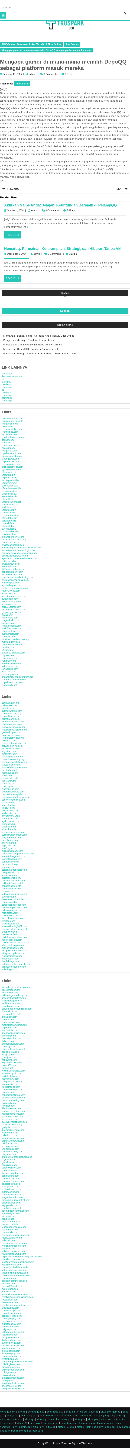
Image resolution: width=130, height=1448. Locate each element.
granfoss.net (8, 921)
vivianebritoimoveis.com (14, 767)
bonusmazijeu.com (11, 1310)
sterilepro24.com (10, 1248)
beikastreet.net (9, 705)
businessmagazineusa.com (16, 1235)
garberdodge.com (11, 732)
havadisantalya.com (12, 429)
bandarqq (6, 384)
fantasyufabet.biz (10, 480)
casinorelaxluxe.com (12, 1321)
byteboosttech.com (12, 453)
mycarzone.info (10, 1224)
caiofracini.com (9, 1143)
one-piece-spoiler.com (13, 1181)
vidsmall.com (9, 1240)
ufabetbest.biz (9, 509)
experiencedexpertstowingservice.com (22, 1256)
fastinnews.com (10, 1334)
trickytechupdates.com (13, 953)
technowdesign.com (12, 574)
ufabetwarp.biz (9, 472)
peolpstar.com (9, 740)
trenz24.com (8, 807)
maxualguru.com (10, 1078)
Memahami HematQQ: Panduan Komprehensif (30, 349)
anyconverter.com (11, 815)
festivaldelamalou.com (13, 727)
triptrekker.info (9, 1216)
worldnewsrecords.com (14, 1245)
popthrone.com (9, 1027)
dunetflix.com (9, 636)
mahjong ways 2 (103, 1415)
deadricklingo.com (11, 1202)
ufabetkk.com (9, 826)
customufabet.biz (11, 515)
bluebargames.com (12, 724)
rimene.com (8, 891)
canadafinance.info (11, 886)
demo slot (52, 1415)
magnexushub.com (12, 456)
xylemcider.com (10, 666)
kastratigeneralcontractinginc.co (18, 550)
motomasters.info (11, 1221)
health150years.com (12, 756)
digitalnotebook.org (11, 1076)
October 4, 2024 (15, 210)
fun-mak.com (9, 1283)
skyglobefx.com (10, 1205)
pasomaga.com (10, 674)
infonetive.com (9, 875)
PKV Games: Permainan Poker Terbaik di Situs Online (31, 44)
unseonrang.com (10, 1148)
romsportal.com (10, 1380)
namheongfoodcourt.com (15, 907)
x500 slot (65, 1415)
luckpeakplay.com (11, 1353)
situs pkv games (110, 1411)
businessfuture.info (11, 1014)
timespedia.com (10, 818)
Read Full (13, 236)
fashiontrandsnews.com (14, 539)
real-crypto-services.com (15, 588)
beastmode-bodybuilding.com (17, 1008)
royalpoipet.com (10, 1299)
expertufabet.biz (10, 477)
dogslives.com (9, 1165)
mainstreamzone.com (13, 1113)
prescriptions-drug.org (13, 759)
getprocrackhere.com (13, 1332)
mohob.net (7, 1068)
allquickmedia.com (11, 829)
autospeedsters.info (12, 1194)
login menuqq (87, 1423)
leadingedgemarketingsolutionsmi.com (21, 547)
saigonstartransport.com (14, 869)
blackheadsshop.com (13, 1259)
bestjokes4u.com (11, 1051)
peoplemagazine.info (12, 421)
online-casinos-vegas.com (15, 942)
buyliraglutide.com (11, 464)
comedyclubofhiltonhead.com (17, 1267)
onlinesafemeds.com (12, 466)
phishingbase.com (11, 1364)
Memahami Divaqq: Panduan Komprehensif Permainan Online (39, 353)
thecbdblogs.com (11, 961)
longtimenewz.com (11, 1348)
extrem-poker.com (11, 601)
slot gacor (7, 373)
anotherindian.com (11, 663)
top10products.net (11, 1003)
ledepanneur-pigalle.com (14, 894)
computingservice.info (13, 1140)
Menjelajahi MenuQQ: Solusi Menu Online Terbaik (32, 344)
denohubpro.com (10, 1175)
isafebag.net (8, 786)
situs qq (70, 1411)
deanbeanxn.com (11, 1022)
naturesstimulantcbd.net (14, 679)
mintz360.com (9, 1065)
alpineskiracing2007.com (14, 926)
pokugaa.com (9, 1372)
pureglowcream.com (12, 850)
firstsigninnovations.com (14, 729)
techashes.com (10, 423)
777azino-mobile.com (13, 569)
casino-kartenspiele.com (14, 794)
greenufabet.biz (10, 491)
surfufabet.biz (9, 507)
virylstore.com (9, 751)
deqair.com (7, 615)
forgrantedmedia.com (13, 737)
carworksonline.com (12, 745)
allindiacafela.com (11, 923)
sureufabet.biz (9, 512)
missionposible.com (12, 939)
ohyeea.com (8, 655)
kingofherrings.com (12, 837)
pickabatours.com (11, 1006)
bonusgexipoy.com (11, 1318)
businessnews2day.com (14, 1243)
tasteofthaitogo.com (12, 859)
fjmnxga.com (8, 867)
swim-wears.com (11, 735)
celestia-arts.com (11, 719)
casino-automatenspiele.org (16, 797)
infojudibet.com (9, 1016)
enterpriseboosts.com (13, 791)
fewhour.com (8, 1105)
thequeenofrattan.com (13, 1173)
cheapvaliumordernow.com (16, 1275)
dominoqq (7, 387)
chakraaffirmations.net (13, 1049)
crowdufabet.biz (10, 531)
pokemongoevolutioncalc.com (17, 1361)
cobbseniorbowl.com (12, 571)
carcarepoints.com (11, 606)
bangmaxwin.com (11, 872)
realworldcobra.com (12, 1189)
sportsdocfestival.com (13, 1383)
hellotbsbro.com (10, 1135)
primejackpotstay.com (13, 1369)
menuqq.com (7, 1411)
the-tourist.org (9, 780)
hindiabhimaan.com (12, 956)
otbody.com (8, 802)
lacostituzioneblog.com (13, 652)
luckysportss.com (11, 1350)
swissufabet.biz (10, 485)
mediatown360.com (12, 934)
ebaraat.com (8, 448)
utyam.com (7, 650)
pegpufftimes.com (11, 716)
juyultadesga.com (11, 585)
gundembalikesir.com (13, 437)
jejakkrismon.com (11, 821)
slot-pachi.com (9, 1084)
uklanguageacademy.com (15, 995)
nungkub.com (9, 660)
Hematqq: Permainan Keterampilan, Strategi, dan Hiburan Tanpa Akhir (64, 249)
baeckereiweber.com (12, 418)
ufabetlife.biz (8, 499)
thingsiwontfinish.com (13, 1388)
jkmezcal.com (9, 1291)
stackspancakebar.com (14, 904)
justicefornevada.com (13, 1130)
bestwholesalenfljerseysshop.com (19, 553)
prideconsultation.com (13, 1043)
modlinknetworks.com (13, 1345)
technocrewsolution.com (14, 762)
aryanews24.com (11, 563)
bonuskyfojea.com (11, 1313)
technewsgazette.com (13, 832)
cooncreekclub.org (11, 713)
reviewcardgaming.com (14, 1253)
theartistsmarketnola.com (15, 899)
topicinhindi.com (10, 992)
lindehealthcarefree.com (14, 998)
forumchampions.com (13, 721)
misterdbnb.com (10, 1288)
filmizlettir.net (8, 708)
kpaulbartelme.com (12, 1264)
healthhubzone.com (12, 445)
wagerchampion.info (12, 1197)
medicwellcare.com (12, 1237)
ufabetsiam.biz (9, 483)
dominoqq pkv (36, 1411)
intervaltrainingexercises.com (17, 1294)
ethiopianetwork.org (12, 1124)
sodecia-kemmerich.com (15, 1280)
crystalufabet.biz (10, 523)
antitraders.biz (9, 561)
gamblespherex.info (12, 1208)
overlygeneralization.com (15, 1121)
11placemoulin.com (12, 1062)
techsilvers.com (10, 617)
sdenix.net (7, 775)
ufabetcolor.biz (9, 493)
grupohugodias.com (12, 612)
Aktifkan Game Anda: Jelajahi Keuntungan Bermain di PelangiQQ (60, 205)
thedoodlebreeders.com (14, 609)
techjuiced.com (9, 450)
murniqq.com (50, 1423)
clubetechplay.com (11, 1324)
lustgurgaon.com (10, 1054)
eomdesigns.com (11, 1213)
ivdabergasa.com (11, 582)
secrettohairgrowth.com (14, 856)
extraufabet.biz (9, 496)
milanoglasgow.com (12, 910)
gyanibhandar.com (11, 469)
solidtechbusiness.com (14, 1251)
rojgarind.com (9, 1103)
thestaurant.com (10, 1302)
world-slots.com (10, 1030)
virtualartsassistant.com (14, 1270)
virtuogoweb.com (11, 458)
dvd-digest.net (9, 896)
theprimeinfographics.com (15, 1272)
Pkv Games (72, 44)
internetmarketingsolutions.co (17, 1156)
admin (32, 74)
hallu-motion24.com (12, 915)
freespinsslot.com (11, 1086)
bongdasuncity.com (12, 1081)
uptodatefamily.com (12, 644)
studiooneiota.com (11, 1183)
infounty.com (8, 593)
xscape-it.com (9, 566)
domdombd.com (10, 1326)
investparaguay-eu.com (14, 596)
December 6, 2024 (16, 253)
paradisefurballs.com (12, 1089)
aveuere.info (8, 1092)
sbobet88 (22, 1423)
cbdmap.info (8, 1019)
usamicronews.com (12, 1356)
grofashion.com (10, 1359)
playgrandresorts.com (13, 1377)
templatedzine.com (11, 625)
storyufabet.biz (9, 518)
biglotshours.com (11, 461)
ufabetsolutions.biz (11, 501)
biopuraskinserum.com (14, 880)
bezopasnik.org (10, 864)
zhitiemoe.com (9, 658)
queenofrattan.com (11, 1170)
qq (3, 389)
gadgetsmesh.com (11, 1127)
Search (65, 293)
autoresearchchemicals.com (16, 964)
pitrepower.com (10, 931)
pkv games (123, 1426)
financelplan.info (10, 1011)
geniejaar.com (9, 1057)
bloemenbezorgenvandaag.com (18, 853)
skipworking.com (10, 810)
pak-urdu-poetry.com (12, 1151)
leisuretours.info (10, 1132)
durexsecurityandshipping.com (17, 577)
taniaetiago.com (10, 668)
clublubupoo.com (10, 1307)
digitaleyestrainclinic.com (15, 937)
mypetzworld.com (11, 590)
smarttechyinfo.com (12, 1073)
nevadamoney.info (11, 888)
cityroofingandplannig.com (15, 580)
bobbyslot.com (9, 1060)
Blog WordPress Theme (54, 1443)
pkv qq (22, 1411)
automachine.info (10, 1192)
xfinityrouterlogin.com (13, 945)
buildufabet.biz (9, 534)
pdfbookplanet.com (11, 1167)
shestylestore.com (11, 1385)
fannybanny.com (10, 1337)
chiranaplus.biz (9, 902)
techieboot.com (10, 434)
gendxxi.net (8, 1218)
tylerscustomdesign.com (14, 743)
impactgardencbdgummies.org (17, 677)
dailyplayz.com (9, 1329)
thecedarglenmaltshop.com (16, 987)
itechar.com (8, 439)
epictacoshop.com (11, 877)
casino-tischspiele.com (14, 799)
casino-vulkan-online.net (14, 929)
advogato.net (8, 783)
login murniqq (105, 1423)
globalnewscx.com (11, 1162)
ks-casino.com (9, 604)
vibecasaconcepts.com (14, 1227)
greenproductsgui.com (13, 1097)
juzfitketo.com (9, 671)
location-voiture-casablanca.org (18, 1262)
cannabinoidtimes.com (13, 1095)
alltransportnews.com (13, 536)
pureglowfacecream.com (14, 834)
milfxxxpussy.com (11, 641)
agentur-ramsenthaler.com (15, 1210)
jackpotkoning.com (11, 1342)
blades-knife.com (11, 1178)
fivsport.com (8, 623)
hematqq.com (69, 1423)
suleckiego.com (10, 969)
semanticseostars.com (14, 1111)
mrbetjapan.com (10, 840)
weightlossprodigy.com (13, 1070)
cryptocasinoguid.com (13, 545)
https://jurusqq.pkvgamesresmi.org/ (23, 1430)
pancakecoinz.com (11, 1038)
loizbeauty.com (9, 813)
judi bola (26, 1415)
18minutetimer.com (12, 1108)
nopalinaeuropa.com (12, 682)
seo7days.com (9, 848)
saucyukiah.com (10, 702)
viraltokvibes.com (11, 764)
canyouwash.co (10, 426)
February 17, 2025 (12, 74)
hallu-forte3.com (10, 912)
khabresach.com (10, 958)
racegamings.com (11, 1367)
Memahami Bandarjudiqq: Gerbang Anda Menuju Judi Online (38, 335)
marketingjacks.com (12, 947)
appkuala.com (9, 845)
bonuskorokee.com (12, 1315)
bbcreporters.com (11, 542)
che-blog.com (9, 1035)
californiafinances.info (13, 883)
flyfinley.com (8, 1041)
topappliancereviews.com (15, 950)
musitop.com (8, 647)
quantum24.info (10, 1229)
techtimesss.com (11, 748)
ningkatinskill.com (11, 620)
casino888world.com (12, 1286)
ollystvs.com (8, 1159)
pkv (4, 379)
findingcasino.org (10, 1186)
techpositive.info (10, 1146)
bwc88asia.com (10, 598)
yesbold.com (8, 442)
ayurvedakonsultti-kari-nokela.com (19, 558)
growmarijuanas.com (12, 1116)
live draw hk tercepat (12, 376)
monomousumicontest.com (16, 1200)
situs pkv (6, 381)
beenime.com (9, 1278)
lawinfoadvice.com (11, 628)
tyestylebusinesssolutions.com (18, 1297)
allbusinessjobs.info (12, 1000)
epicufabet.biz (9, 520)
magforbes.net (9, 770)
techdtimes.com (10, 431)
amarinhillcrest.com (12, 778)
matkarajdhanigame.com (14, 1024)
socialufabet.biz (10, 504)
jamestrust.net (9, 805)
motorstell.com (9, 754)
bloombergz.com (10, 789)
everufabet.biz (9, 528)
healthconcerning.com (13, 1100)
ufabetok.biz (8, 526)
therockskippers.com (13, 918)
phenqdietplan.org (11, 631)
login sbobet (7, 1423)
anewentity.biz (9, 842)
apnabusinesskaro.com (14, 966)
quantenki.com (9, 1232)
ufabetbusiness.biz (11, 488)
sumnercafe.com (10, 633)
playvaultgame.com (12, 1375)
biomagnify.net (9, 685)
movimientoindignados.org (15, 639)
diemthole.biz (8, 824)
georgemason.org (11, 989)
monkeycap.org (10, 772)
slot (42, 1415)
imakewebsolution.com (14, 1033)
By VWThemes (81, 1443)
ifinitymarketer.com (11, 1340)
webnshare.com (10, 1119)
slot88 (61, 1426)
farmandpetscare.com (13, 1138)
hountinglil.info (9, 1046)
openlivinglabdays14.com (15, 555)
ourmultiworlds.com (12, 710)
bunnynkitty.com (10, 861)
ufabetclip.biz (8, 474)
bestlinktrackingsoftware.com (17, 1305)
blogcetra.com (9, 1154)
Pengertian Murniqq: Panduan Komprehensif (29, 340)
